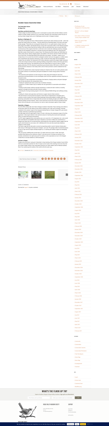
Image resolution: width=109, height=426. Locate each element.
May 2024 (77, 109)
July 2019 (77, 248)
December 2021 (79, 166)
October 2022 (78, 143)
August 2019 (78, 245)
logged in (26, 187)
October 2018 (78, 273)
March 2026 (78, 74)
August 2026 (78, 64)
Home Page (77, 357)
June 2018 (77, 283)
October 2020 (78, 204)
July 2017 (77, 315)
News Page (77, 360)
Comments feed (78, 383)
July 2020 (77, 213)
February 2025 (78, 96)
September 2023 (79, 121)
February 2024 (78, 115)
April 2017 (77, 324)
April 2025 (77, 93)
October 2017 (78, 305)
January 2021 (78, 197)
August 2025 (78, 86)
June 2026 (77, 67)
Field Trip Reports (79, 354)
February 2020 (78, 226)
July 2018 (77, 280)
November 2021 (79, 169)
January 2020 (78, 229)
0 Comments (50, 150)
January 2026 (78, 80)
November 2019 (79, 235)
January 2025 (78, 99)
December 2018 (79, 267)
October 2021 (78, 172)
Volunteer (77, 366)
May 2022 (77, 150)
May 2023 (77, 128)
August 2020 (78, 210)
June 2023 (77, 124)
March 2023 (78, 131)
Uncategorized (78, 363)
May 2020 (77, 216)
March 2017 (78, 327)
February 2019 (78, 261)
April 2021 (77, 188)
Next (66, 16)
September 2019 (79, 242)
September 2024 (79, 105)
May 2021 (77, 185)
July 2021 (77, 181)
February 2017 (78, 331)
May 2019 (77, 254)
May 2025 (77, 90)
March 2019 (78, 258)
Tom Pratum (21, 150)
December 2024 (79, 102)
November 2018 (79, 270)
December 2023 (79, 118)
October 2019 (78, 239)
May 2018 (77, 286)
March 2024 (78, 112)
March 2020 (78, 223)
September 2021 (79, 175)
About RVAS (70, 408)
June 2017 (77, 318)
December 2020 (79, 201)
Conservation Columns (43, 150)
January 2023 (78, 137)
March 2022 (78, 156)
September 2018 (79, 277)
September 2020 (79, 207)
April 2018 (77, 289)
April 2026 (77, 71)
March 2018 (78, 293)
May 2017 (77, 321)
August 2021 (78, 178)
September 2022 (79, 147)
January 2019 (78, 264)
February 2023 (78, 134)
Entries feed (78, 380)
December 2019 (79, 232)
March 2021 (78, 191)
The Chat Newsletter (72, 412)
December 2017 (79, 302)
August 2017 (78, 312)
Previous (61, 16)
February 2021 (78, 194)
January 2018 (78, 299)
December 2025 (79, 83)
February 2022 (78, 159)
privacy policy (70, 415)
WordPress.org (78, 386)
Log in (76, 377)
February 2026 (78, 77)
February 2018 (78, 296)
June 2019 (77, 251)
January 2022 (78, 162)
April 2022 (77, 153)
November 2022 (79, 140)
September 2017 (79, 308)
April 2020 (77, 220)
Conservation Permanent (80, 351)
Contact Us (70, 410)
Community (77, 341)
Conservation (36, 150)
